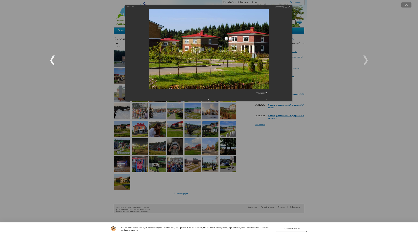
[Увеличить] (286, 6)
